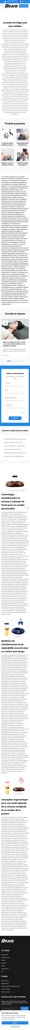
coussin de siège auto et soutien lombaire (14, 446)
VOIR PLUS (6, 355)
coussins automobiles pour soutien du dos (15, 452)
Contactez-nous (5, 968)
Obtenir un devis (23, 5)
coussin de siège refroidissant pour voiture (15, 439)
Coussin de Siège (5, 989)
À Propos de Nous (5, 957)
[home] (11, 6)
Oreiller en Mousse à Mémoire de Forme (10, 986)
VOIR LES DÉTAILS (7, 135)
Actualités (3, 963)
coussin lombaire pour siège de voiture (14, 456)
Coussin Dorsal (4, 980)
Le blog (3, 965)
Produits (3, 960)
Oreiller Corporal (5, 983)
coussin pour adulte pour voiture (12, 449)
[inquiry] (28, 508)
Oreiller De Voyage (5, 991)
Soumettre (15, 418)
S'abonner (24, 1008)
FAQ (2, 971)
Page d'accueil (4, 954)
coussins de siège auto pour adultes (13, 442)
